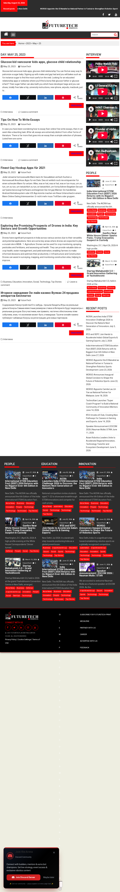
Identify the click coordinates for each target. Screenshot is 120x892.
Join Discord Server (25, 877)
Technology (45, 282)
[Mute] (111, 76)
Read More (76, 105)
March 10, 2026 (111, 261)
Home (21, 43)
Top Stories (56, 282)
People (101, 214)
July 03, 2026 (67, 472)
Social (36, 282)
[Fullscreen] (115, 76)
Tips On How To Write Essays (20, 119)
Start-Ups (106, 295)
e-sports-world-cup (95, 291)
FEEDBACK (84, 647)
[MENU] (13, 35)
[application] (102, 69)
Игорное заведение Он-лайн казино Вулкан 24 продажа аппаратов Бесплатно (40, 294)
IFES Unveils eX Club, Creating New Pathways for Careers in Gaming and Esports (102, 418)
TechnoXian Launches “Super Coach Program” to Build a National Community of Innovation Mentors (102, 403)
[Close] (54, 852)
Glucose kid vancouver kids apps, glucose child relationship (41, 62)
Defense (91, 252)
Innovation (27, 282)
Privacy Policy (10, 639)
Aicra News (92, 210)
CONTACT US (59, 845)
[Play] (89, 76)
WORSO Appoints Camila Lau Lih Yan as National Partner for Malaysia (101, 392)
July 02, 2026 (67, 519)
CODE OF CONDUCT (59, 693)
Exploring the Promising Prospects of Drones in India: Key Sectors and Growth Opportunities (39, 227)
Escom (46, 552)
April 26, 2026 (110, 227)
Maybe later (48, 877)
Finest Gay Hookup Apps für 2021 (23, 168)
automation (58, 506)
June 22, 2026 (104, 519)
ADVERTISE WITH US (88, 641)
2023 (28, 43)
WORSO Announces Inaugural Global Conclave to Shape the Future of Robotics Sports (99, 377)
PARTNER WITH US (88, 628)
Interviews (8, 112)
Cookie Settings (24, 639)
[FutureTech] (6, 33)
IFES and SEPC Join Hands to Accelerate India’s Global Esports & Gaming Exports (102, 337)
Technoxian (103, 218)
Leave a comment (29, 112)
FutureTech (25, 66)
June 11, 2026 (104, 564)
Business (7, 282)
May (35, 43)
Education (17, 282)
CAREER (83, 634)
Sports (60, 552)
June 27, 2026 (110, 181)
